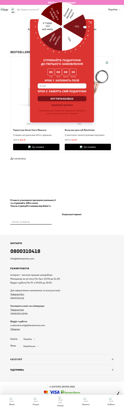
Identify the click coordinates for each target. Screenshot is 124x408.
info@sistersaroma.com (22, 258)
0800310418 (25, 251)
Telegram (15, 329)
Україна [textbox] (27, 339)
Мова (13, 345)
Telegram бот (17, 294)
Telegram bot (17, 309)
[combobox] (35, 339)
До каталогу (18, 158)
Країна (14, 339)
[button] (105, 52)
